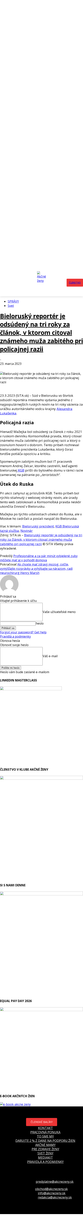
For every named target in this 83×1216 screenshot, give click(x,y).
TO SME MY (45, 1136)
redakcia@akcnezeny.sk (55, 1197)
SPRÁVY (13, 301)
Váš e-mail (50, 656)
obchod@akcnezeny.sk (51, 1189)
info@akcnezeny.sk (51, 1193)
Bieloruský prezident (38, 526)
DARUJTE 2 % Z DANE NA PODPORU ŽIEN (45, 1141)
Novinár (26, 530)
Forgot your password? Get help (23, 632)
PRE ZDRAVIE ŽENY (45, 1149)
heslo (40, 623)
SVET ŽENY (45, 1153)
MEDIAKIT (45, 1157)
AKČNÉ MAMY (45, 1145)
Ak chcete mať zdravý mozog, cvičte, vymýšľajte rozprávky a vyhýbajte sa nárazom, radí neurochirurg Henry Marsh (36, 568)
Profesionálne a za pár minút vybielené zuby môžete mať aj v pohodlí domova (39, 558)
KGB (20, 470)
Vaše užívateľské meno (59, 612)
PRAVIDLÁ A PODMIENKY (45, 1162)
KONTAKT (45, 1128)
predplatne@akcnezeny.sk (55, 1181)
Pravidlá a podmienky (15, 636)
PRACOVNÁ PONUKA (45, 1132)
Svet (11, 306)
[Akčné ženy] (43, 282)
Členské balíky (42, 1122)
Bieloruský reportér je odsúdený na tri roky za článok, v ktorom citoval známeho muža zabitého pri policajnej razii (41, 332)
